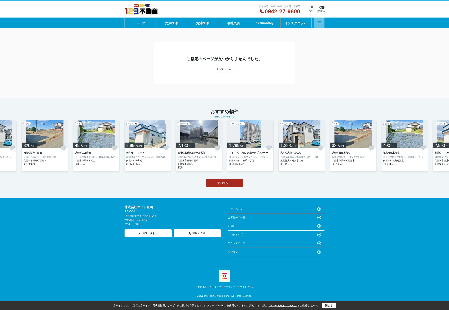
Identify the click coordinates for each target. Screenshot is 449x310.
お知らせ (233, 226)
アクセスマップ (236, 243)
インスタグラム (296, 23)
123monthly (264, 23)
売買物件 (171, 23)
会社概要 (233, 23)
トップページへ (225, 69)
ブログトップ (235, 234)
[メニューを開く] (319, 22)
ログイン (311, 11)
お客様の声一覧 (236, 217)
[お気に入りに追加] (12, 148)
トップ (140, 23)
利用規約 (202, 286)
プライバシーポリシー (223, 286)
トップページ (235, 208)
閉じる (329, 305)
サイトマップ (247, 286)
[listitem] (147, 145)
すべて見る (224, 182)
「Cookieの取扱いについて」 (283, 305)
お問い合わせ (150, 233)
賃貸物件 (202, 23)
